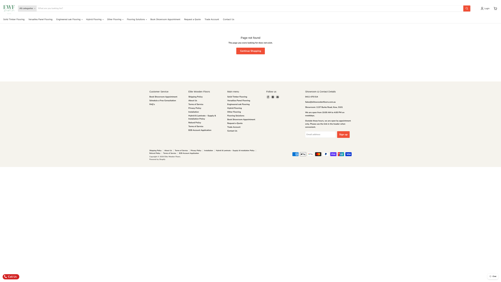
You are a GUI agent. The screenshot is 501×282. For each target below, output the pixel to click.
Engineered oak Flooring (68, 19)
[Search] (466, 8)
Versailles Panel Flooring (40, 19)
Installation (193, 112)
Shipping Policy (195, 96)
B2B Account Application (199, 130)
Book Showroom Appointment (165, 19)
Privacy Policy (194, 108)
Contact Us (228, 19)
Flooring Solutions (136, 19)
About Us (192, 100)
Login (487, 8)
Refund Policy (194, 122)
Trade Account (212, 19)
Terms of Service (195, 104)
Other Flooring (114, 19)
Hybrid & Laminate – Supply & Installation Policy (235, 150)
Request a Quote (192, 19)
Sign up (343, 134)
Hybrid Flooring (94, 19)
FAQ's (152, 104)
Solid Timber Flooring (14, 19)
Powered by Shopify (157, 159)
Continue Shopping (250, 50)
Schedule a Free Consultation (162, 100)
